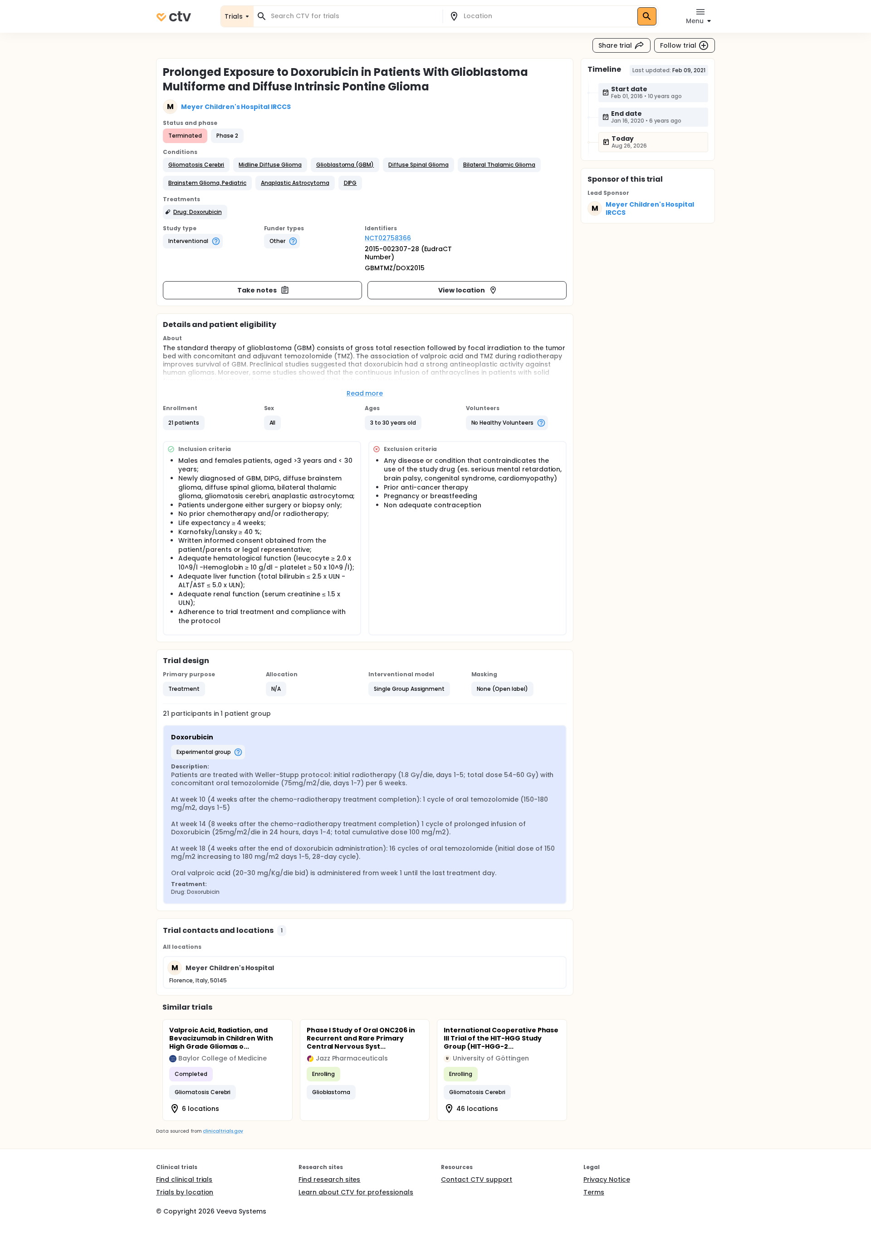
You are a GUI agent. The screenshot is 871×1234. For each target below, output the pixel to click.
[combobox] (353, 16)
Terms (593, 1192)
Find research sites (329, 1179)
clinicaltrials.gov (223, 1131)
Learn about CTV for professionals (355, 1192)
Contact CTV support (476, 1179)
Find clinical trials (184, 1179)
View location (461, 290)
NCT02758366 (388, 238)
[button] (196, 165)
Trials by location (184, 1192)
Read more (365, 393)
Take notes (257, 290)
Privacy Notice (606, 1179)
